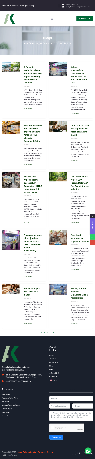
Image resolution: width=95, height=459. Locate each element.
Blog (51, 366)
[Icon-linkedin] (91, 453)
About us (52, 359)
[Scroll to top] (92, 431)
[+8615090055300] (92, 237)
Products (52, 362)
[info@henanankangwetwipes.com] (92, 242)
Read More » (28, 108)
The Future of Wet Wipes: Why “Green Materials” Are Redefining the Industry (80, 183)
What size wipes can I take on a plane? (32, 291)
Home (25, 43)
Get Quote (56, 437)
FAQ (51, 369)
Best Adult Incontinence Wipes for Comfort (80, 238)
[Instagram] (79, 453)
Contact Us (53, 377)
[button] (59, 5)
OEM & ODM (54, 373)
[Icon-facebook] (74, 453)
